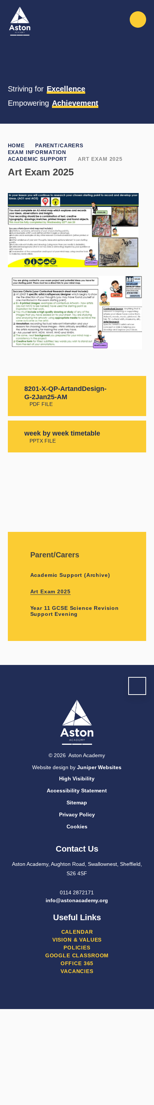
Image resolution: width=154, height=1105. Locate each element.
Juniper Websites (99, 767)
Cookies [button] (77, 826)
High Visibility (77, 779)
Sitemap (77, 803)
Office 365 (77, 963)
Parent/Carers (59, 145)
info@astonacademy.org (77, 900)
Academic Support (37, 159)
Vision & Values (77, 940)
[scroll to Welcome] (137, 686)
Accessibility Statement (77, 791)
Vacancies (77, 971)
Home (16, 145)
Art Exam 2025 (100, 159)
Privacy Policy (77, 815)
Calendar (77, 932)
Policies (77, 948)
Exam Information (37, 152)
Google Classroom (77, 955)
